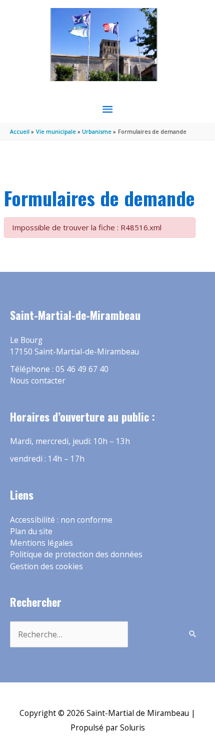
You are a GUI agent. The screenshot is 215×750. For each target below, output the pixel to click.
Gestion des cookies (46, 566)
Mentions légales (41, 542)
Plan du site (31, 531)
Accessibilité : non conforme (61, 519)
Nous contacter (38, 380)
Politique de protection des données (76, 554)
